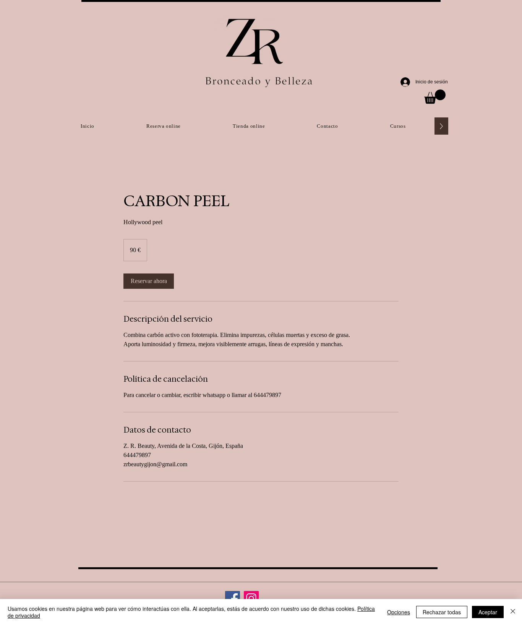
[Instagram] (251, 598)
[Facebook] (232, 598)
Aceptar (487, 612)
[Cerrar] (512, 612)
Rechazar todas (442, 612)
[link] (148, 281)
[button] (435, 97)
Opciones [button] (398, 612)
